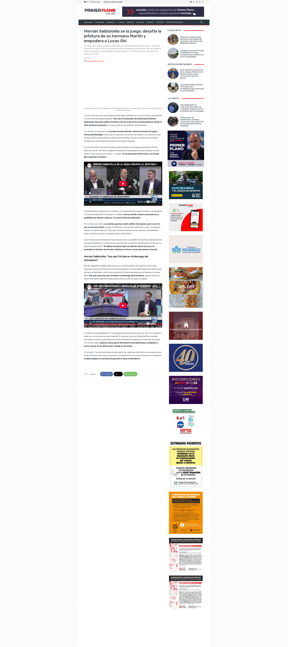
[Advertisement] (186, 628)
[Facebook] (193, 1)
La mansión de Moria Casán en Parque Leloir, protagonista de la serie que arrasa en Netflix (192, 88)
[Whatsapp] (202, 1)
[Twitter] (196, 1)
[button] (201, 22)
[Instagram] (199, 1)
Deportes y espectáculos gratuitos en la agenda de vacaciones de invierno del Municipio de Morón (191, 40)
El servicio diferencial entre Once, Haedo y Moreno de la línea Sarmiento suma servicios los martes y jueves (191, 74)
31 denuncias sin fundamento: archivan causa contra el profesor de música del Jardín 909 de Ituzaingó (192, 122)
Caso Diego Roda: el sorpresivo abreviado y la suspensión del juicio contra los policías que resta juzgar (192, 108)
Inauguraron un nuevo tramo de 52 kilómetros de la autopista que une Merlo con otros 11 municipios (192, 54)
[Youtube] (190, 1)
